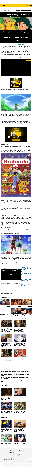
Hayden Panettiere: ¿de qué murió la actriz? (19, 397)
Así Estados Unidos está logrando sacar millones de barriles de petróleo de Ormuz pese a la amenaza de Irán (15, 365)
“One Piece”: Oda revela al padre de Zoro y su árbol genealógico (26, 284)
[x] (15, 450)
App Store (16, 452)
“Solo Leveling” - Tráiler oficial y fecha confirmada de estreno (26, 268)
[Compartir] (30, 44)
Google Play (21, 452)
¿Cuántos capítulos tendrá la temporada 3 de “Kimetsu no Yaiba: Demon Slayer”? (26, 273)
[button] (10, 274)
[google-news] (21, 450)
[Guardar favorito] (29, 44)
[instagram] (16, 450)
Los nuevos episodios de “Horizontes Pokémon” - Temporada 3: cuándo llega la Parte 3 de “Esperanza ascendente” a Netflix (19, 444)
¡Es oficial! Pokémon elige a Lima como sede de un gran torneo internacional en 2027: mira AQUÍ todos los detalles (19, 430)
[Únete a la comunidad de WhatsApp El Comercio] (21, 44)
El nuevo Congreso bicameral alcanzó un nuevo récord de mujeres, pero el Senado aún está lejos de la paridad (15, 381)
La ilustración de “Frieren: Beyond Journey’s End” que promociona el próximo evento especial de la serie (19, 344)
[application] (11, 274)
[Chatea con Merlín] (27, 5)
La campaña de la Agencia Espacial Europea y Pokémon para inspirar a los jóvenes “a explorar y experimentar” (6, 430)
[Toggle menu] (1, 5)
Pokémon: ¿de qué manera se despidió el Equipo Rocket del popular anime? (26, 276)
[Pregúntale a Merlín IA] (30, 462)
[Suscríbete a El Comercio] (29, 5)
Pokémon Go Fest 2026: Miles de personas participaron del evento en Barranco (6, 444)
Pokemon (7, 289)
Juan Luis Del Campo (16, 40)
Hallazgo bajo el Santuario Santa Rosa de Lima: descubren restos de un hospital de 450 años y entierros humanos (15, 372)
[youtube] (18, 450)
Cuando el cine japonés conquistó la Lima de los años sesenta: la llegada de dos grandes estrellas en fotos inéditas (15, 375)
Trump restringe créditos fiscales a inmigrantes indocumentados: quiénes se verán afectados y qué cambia (6, 345)
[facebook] (13, 450)
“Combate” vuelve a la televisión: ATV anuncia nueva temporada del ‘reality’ (6, 412)
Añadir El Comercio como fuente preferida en (23, 10)
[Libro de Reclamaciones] (18, 455)
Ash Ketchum (12, 289)
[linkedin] (19, 450)
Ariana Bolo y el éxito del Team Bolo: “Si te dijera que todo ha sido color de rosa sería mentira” (19, 412)
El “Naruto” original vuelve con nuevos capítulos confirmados (26, 280)
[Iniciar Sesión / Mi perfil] (31, 5)
